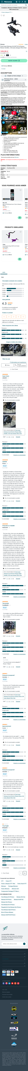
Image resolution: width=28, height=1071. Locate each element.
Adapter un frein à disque (14, 75)
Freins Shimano (5, 888)
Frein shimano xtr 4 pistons (8, 904)
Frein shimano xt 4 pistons (7, 897)
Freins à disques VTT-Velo (8, 883)
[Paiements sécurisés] (9, 973)
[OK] (24, 944)
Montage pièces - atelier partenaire (11, 79)
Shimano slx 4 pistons (6, 902)
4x (7, 55)
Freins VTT (9, 881)
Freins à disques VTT (6, 12)
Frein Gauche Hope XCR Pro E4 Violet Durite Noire (11, 246)
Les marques (5, 958)
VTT (2, 881)
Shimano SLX (15, 888)
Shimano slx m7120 (18, 899)
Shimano (2, 44)
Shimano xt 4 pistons (6, 899)
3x (4, 55)
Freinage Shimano (13, 886)
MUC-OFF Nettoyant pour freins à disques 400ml (12, 205)
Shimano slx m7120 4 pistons (8, 914)
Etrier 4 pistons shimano (7, 912)
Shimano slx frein (21, 897)
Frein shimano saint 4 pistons (8, 909)
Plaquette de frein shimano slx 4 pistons (11, 907)
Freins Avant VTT (22, 883)
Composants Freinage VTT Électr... (10, 891)
